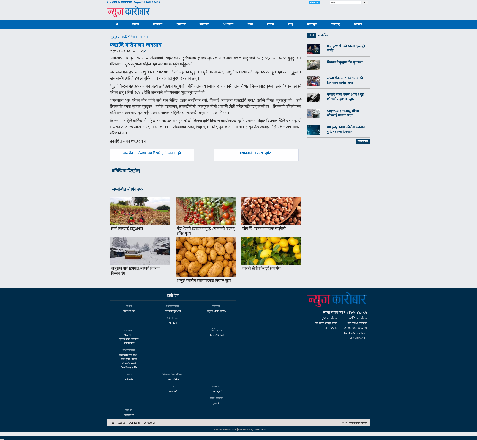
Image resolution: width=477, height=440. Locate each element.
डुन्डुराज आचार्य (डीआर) (216, 311)
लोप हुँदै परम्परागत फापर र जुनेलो (264, 229)
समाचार (181, 24)
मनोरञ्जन (312, 24)
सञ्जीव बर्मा (173, 391)
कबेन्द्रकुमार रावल (217, 335)
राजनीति (157, 24)
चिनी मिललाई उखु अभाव (127, 229)
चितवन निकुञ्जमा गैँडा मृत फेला (345, 62)
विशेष (135, 24)
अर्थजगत (228, 24)
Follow (315, 2)
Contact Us (150, 423)
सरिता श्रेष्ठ (129, 379)
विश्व (290, 24)
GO (365, 2)
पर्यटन (270, 24)
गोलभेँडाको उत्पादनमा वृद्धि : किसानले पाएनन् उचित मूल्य (206, 231)
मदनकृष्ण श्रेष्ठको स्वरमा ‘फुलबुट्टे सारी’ (346, 48)
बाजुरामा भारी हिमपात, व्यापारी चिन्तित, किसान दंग (135, 271)
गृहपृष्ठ (114, 37)
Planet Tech (260, 430)
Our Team (134, 423)
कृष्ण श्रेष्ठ (216, 403)
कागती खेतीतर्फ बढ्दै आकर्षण (261, 268)
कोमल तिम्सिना (173, 379)
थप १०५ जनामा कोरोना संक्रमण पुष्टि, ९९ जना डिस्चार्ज (346, 129)
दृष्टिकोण (204, 24)
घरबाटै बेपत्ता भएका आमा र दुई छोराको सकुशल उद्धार (345, 97)
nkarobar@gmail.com (355, 333)
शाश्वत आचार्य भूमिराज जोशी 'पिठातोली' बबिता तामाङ (129, 339)
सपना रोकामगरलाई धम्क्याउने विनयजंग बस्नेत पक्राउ (345, 80)
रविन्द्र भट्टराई (217, 391)
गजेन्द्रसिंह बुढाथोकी (173, 311)
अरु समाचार (362, 141)
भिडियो (358, 24)
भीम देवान (173, 323)
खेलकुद (335, 24)
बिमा (250, 24)
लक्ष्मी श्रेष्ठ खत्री (129, 311)
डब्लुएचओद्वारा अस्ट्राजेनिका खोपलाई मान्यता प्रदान (343, 113)
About (121, 423)
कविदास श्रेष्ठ (129, 415)
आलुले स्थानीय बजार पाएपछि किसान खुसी (204, 281)
